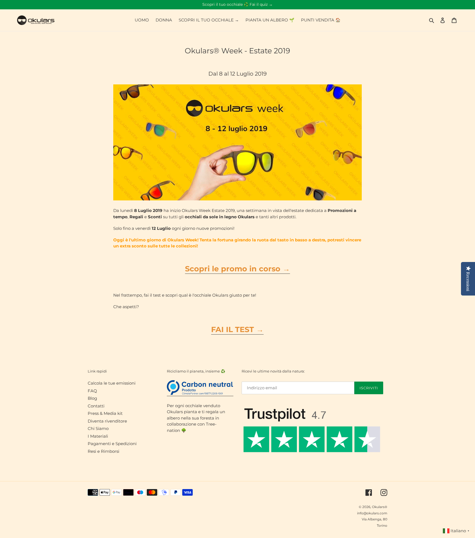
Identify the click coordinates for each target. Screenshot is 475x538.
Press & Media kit (105, 413)
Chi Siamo (98, 428)
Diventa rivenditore (107, 421)
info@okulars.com (372, 513)
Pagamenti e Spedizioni (112, 443)
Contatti (96, 406)
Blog (92, 398)
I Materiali (98, 436)
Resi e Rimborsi (103, 451)
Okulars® (379, 507)
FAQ (92, 390)
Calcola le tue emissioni (112, 383)
